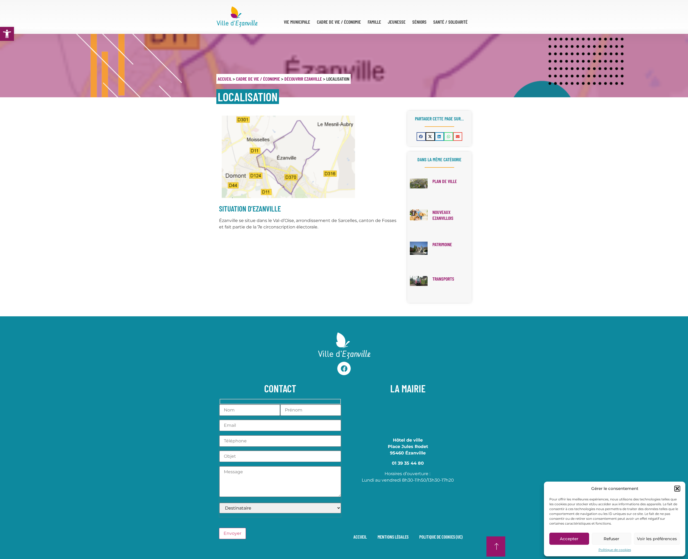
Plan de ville (444, 181)
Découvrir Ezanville (303, 79)
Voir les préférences (657, 538)
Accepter (569, 538)
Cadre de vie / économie (258, 79)
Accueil (225, 79)
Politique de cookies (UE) (441, 536)
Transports (443, 279)
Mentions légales (393, 536)
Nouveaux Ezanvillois (442, 215)
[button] (7, 34)
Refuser (611, 538)
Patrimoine (442, 244)
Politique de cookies (615, 550)
